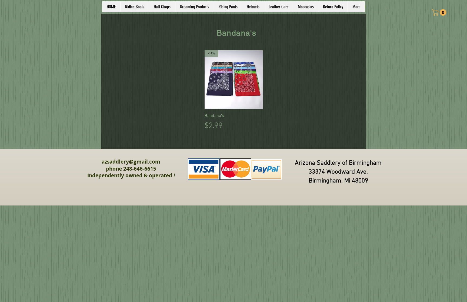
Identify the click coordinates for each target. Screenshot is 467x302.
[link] (440, 12)
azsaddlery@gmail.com (131, 161)
